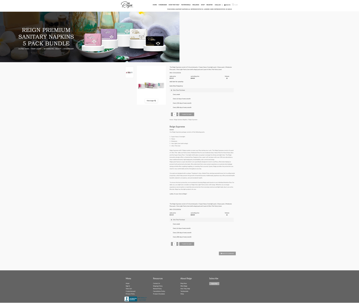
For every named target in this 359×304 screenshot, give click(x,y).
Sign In (128, 286)
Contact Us (156, 283)
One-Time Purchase (179, 90)
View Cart (129, 288)
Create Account (130, 291)
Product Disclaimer (159, 294)
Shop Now (183, 283)
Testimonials (184, 291)
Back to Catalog (228, 253)
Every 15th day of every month (182, 103)
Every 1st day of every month (182, 98)
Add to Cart (187, 114)
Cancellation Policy (159, 291)
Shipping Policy (158, 286)
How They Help (185, 288)
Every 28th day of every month (182, 107)
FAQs (182, 294)
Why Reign (183, 286)
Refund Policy (157, 288)
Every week (176, 94)
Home (127, 283)
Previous (130, 66)
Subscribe (214, 283)
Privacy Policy (130, 294)
